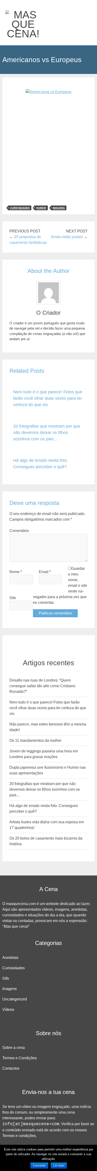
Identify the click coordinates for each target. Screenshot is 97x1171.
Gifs (5, 978)
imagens (59, 207)
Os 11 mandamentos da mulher (35, 740)
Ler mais (58, 1165)
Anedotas (10, 958)
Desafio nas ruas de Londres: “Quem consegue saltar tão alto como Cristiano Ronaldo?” (42, 686)
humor (41, 207)
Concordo (39, 1165)
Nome (15, 572)
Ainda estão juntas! (67, 237)
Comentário (19, 531)
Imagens (9, 989)
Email (45, 572)
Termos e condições (19, 1136)
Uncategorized (14, 999)
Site (12, 598)
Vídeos (8, 1010)
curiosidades (20, 207)
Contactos (10, 1068)
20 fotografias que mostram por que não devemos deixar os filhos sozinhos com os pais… (46, 432)
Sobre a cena (13, 1048)
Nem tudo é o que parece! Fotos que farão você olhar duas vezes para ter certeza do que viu (47, 398)
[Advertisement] (48, 151)
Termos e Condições (19, 1058)
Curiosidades (13, 968)
